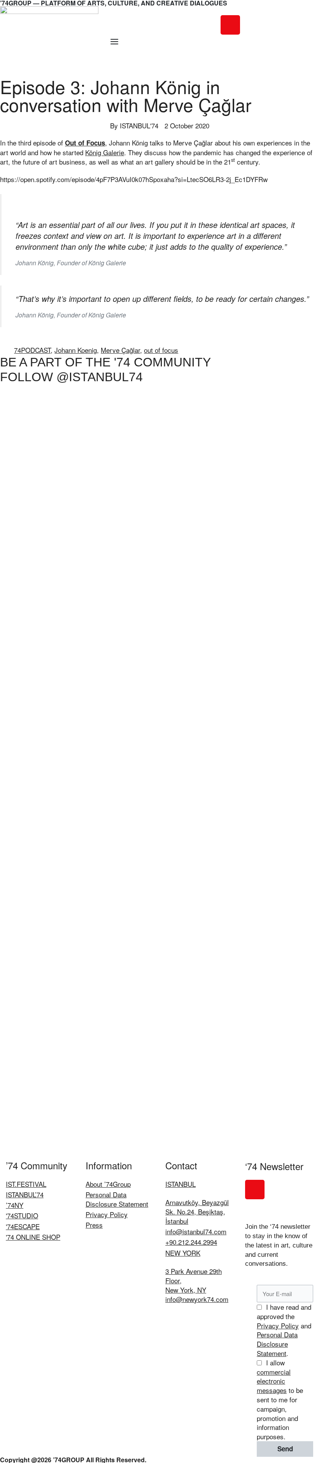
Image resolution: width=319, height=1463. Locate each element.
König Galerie (104, 152)
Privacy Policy (278, 1325)
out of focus (161, 350)
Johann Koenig (75, 350)
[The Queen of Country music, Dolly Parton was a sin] (159, 564)
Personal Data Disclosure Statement (277, 1344)
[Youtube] (294, 25)
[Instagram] (230, 25)
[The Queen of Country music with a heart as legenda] (287, 485)
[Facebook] (251, 25)
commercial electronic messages (274, 1381)
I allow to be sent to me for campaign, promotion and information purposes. (280, 1399)
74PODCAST (32, 350)
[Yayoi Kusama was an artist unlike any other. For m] (32, 564)
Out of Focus (85, 142)
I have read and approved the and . (284, 1330)
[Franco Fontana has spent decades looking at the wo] (223, 596)
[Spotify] (230, 46)
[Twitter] (273, 25)
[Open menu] (114, 42)
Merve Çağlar (120, 350)
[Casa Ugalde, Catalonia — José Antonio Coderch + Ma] (96, 776)
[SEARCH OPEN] (225, 63)
